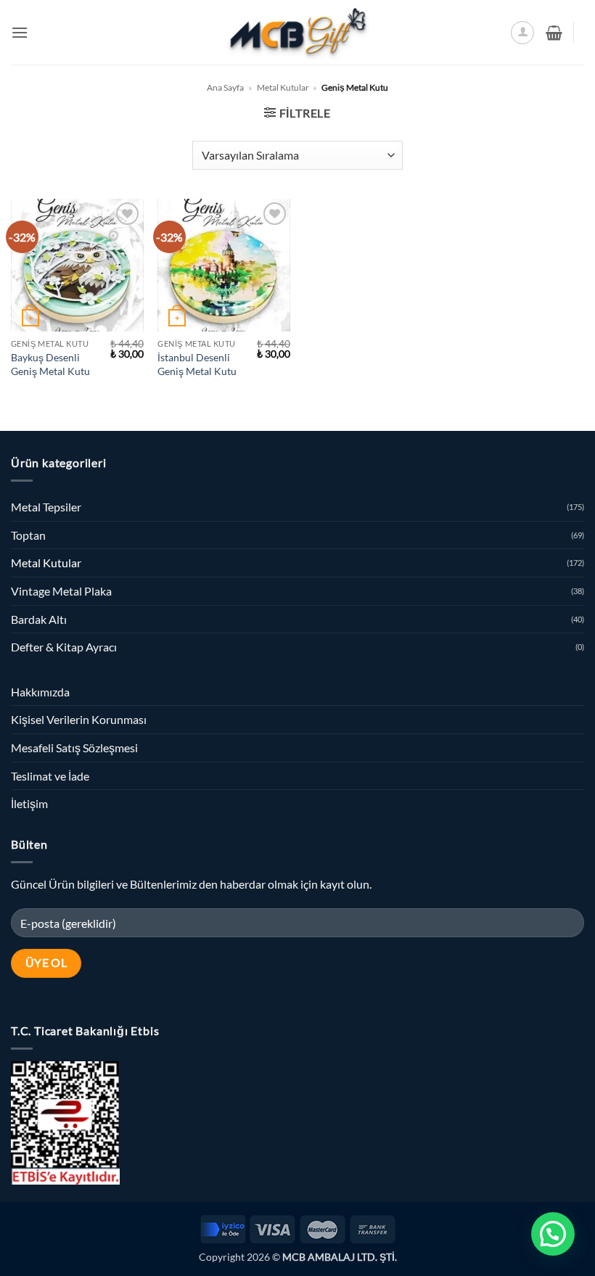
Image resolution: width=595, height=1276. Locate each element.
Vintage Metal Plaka (61, 591)
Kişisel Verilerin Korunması (79, 719)
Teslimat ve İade (50, 776)
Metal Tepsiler (46, 507)
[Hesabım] (522, 32)
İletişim (29, 803)
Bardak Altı (39, 619)
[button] (19, 32)
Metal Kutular (283, 87)
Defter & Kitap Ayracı (64, 647)
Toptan (28, 535)
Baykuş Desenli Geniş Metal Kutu (50, 364)
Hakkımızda (40, 692)
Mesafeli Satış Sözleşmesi (74, 747)
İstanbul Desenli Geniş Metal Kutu (197, 364)
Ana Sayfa (225, 87)
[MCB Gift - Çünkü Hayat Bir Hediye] (297, 32)
